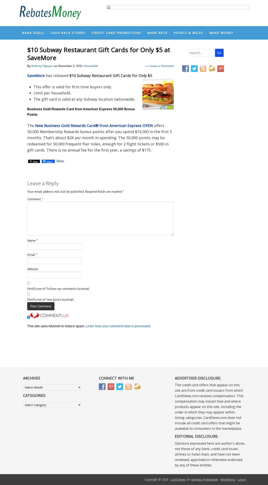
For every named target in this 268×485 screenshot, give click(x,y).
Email (32, 255)
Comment (35, 199)
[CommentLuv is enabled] (49, 317)
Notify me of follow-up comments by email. (58, 288)
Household (91, 66)
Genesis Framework (204, 479)
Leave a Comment (161, 66)
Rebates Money (50, 13)
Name (32, 240)
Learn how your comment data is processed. (118, 326)
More (60, 161)
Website (32, 269)
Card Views (178, 479)
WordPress (227, 479)
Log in (242, 479)
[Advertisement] (202, 163)
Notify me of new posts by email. (50, 299)
